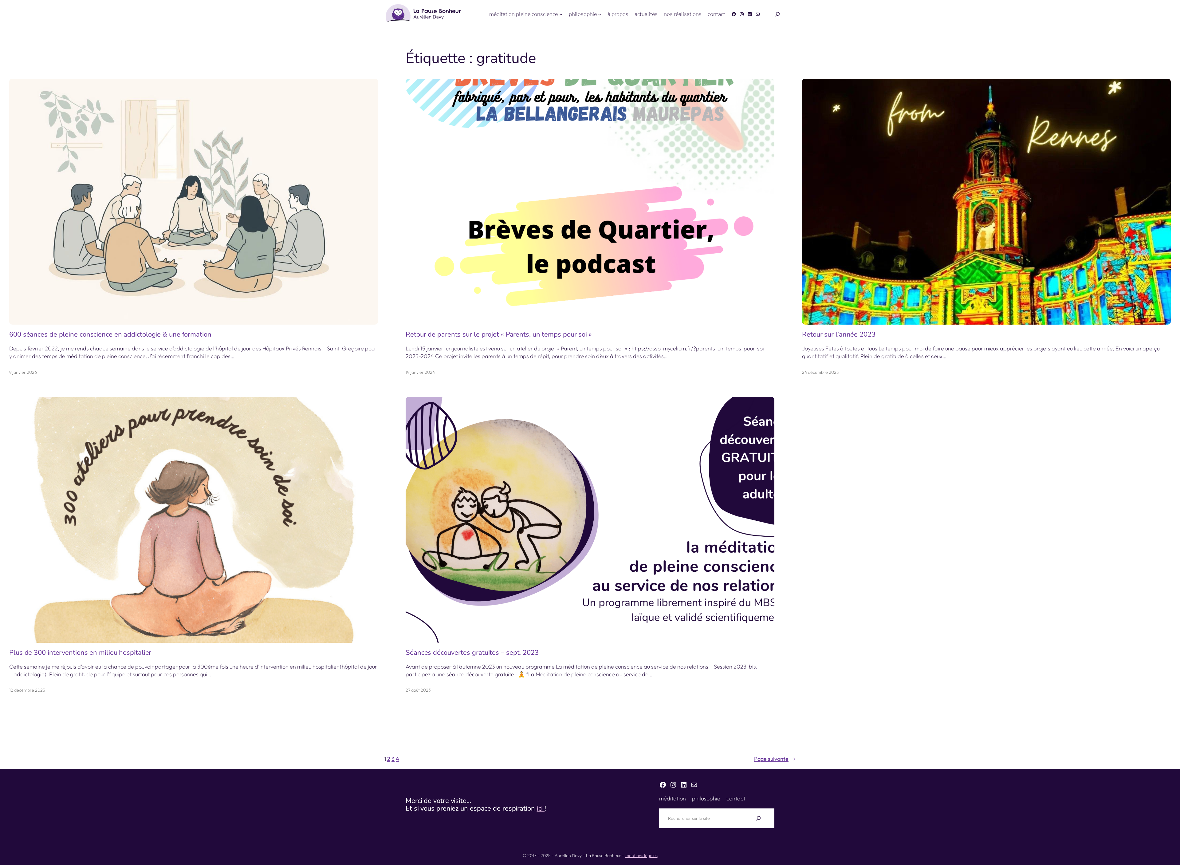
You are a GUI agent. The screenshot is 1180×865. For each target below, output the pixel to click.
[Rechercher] (758, 818)
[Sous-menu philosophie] (599, 14)
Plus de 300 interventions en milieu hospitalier (80, 653)
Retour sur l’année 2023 (838, 334)
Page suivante (775, 758)
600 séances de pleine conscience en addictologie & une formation (110, 334)
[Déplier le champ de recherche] (777, 14)
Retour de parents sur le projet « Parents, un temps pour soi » (499, 334)
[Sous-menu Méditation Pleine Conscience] (561, 14)
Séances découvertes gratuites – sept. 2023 (472, 653)
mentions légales (641, 855)
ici (541, 808)
